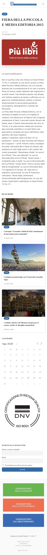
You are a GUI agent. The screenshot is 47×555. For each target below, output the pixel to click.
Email (4, 457)
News (4, 14)
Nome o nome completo (11, 449)
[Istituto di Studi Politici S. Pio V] (23, 3)
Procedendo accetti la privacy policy (18, 465)
